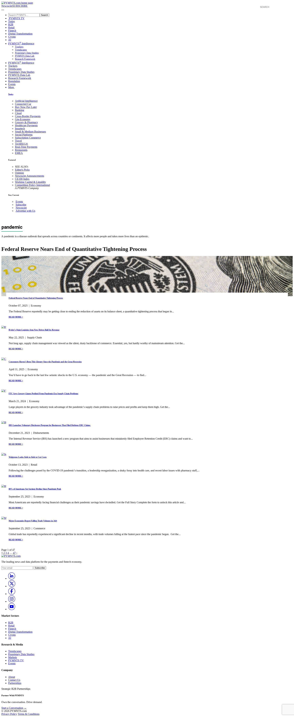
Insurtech (20, 128)
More (11, 87)
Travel (18, 140)
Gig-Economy (22, 119)
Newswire (6, 5)
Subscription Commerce (28, 137)
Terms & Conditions (28, 714)
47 (14, 552)
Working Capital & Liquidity (30, 182)
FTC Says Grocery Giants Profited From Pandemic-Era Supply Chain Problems (43, 393)
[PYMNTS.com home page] (17, 2)
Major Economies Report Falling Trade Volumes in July (33, 521)
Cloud (18, 113)
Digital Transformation (20, 33)
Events (11, 84)
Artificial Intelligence (26, 100)
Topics (10, 94)
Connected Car (23, 104)
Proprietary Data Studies (27, 53)
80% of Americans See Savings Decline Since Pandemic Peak (35, 489)
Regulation (14, 81)
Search (44, 15)
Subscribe (21, 204)
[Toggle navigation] (2, 9)
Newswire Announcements (29, 175)
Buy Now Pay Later (26, 107)
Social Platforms (23, 134)
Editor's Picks (22, 169)
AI (9, 39)
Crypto (12, 36)
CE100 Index (22, 178)
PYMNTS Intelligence (21, 43)
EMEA (19, 153)
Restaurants (21, 150)
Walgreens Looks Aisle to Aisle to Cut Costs (28, 457)
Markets (12, 657)
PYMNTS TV (16, 18)
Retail (11, 27)
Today (11, 21)
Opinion (19, 172)
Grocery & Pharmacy (26, 122)
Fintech (12, 30)
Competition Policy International (32, 185)
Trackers (19, 46)
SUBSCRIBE (20, 5)
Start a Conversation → (14, 707)
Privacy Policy (9, 714)
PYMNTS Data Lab (24, 56)
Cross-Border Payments (27, 116)
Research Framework (25, 59)
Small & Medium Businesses (30, 131)
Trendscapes (21, 50)
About (11, 676)
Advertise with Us (25, 210)
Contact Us (14, 680)
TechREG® (21, 143)
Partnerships (14, 683)
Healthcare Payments (26, 125)
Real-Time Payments (26, 146)
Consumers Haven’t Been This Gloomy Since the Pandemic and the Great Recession (45, 362)
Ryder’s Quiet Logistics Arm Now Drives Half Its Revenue (34, 330)
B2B (10, 24)
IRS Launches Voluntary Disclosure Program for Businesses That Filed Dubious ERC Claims (50, 425)
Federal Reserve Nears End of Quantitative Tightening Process (36, 298)
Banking (19, 110)
